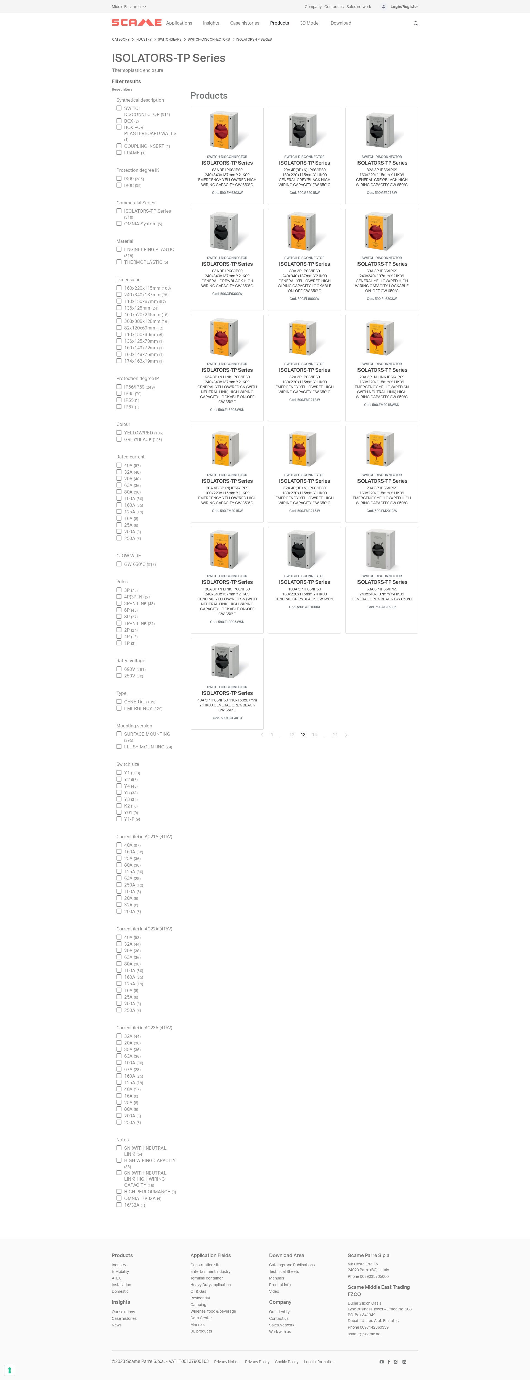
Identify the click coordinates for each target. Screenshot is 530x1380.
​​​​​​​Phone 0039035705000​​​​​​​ (368, 1277)
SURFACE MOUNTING (147, 737)
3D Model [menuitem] (310, 23)
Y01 (131, 813)
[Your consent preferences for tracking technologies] (9, 1370)
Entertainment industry (210, 1272)
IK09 (134, 179)
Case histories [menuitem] (244, 23)
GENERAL (139, 702)
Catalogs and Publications (292, 1265)
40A (132, 465)
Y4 (131, 786)
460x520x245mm (146, 315)
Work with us (280, 1332)
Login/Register (404, 7)
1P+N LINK (139, 623)
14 (316, 736)
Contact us (278, 1319)
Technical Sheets (284, 1272)
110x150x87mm (145, 301)
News (116, 1325)
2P (131, 630)
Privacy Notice (227, 1362)
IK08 (133, 185)
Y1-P (132, 819)
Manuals (276, 1278)
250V (133, 676)
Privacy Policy (257, 1362)
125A (133, 512)
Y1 (132, 773)
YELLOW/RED (143, 433)
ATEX (116, 1278)
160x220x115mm (147, 288)
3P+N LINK (139, 603)
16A (131, 518)
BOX (131, 121)
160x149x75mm (143, 354)
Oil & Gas (198, 1292)
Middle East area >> (129, 7)
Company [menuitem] (313, 7)
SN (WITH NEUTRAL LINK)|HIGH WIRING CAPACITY (145, 1179)
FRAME (134, 153)
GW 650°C (140, 564)
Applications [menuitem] (179, 23)
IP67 (131, 407)
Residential (200, 1298)
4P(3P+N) (138, 597)
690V (134, 669)
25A (131, 525)
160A (133, 505)
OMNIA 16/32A (142, 1198)
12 (293, 736)
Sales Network (281, 1325)
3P (131, 590)
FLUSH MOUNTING (148, 747)
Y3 (131, 799)
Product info (280, 1285)
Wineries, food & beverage (213, 1311)
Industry (119, 1265)
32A (132, 472)
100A (133, 499)
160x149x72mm (143, 348)
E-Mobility (120, 1272)
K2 (131, 806)
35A (132, 1049)
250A (132, 538)
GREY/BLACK (143, 439)
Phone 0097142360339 (368, 1327)
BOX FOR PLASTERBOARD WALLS (150, 133)
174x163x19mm (143, 361)
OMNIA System (143, 224)
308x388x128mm (146, 321)
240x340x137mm (146, 295)
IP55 (131, 400)
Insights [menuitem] (211, 23)
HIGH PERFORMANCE (150, 1192)
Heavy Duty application (210, 1285)
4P (131, 637)
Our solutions (123, 1312)
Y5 (131, 793)
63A (132, 485)
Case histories (124, 1319)
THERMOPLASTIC (146, 262)
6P (131, 610)
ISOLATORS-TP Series (147, 214)
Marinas (197, 1325)
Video (274, 1292)
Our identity (279, 1312)
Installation (121, 1285)
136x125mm (141, 308)
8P (131, 617)
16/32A (134, 1205)
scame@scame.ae (364, 1334)
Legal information (319, 1362)
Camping (198, 1305)
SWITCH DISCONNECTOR (147, 111)
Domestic (120, 1292)
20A (132, 479)
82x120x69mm (143, 328)
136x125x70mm (143, 341)
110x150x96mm (143, 335)
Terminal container (206, 1278)
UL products (201, 1331)
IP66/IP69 (139, 387)
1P (129, 643)
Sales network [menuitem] (358, 7)
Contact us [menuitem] (334, 7)
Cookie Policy (286, 1362)
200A (132, 532)
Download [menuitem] (341, 23)
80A (132, 492)
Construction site (205, 1265)
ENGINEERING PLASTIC (149, 252)
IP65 (133, 394)
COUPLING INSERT (147, 146)
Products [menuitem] (279, 23)
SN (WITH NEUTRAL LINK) (145, 1151)
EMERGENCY (143, 708)
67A (132, 1069)
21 (337, 736)
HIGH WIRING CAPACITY (150, 1164)
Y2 (131, 779)
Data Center (201, 1318)
